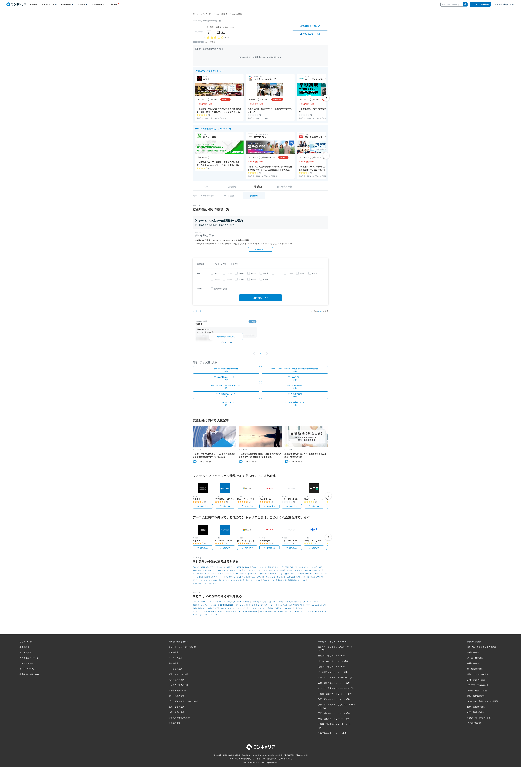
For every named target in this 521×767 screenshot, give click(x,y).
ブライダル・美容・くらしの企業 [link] (183, 701)
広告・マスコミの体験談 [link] (478, 674)
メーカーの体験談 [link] (475, 657)
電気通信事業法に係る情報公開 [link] (294, 755)
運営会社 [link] (217, 755)
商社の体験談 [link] (473, 663)
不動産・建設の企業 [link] (177, 690)
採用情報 (232, 187)
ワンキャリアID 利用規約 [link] (240, 758)
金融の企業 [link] (173, 652)
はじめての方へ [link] (26, 641)
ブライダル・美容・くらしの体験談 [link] (482, 701)
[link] (16, 4)
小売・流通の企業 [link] (176, 712)
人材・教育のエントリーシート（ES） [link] (335, 682)
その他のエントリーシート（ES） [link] (333, 732)
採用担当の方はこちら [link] (29, 674)
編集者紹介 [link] (24, 646)
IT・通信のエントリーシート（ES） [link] (334, 672)
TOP (206, 187)
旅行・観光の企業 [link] (176, 695)
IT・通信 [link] (208, 14)
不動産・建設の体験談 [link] (477, 690)
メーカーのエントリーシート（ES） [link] (334, 661)
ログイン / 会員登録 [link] (480, 4)
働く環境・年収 (284, 187)
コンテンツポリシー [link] (28, 668)
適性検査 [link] (114, 4)
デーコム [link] (216, 14)
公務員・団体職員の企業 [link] (179, 717)
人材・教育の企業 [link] (176, 679)
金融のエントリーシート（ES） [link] (332, 655)
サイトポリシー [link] (26, 663)
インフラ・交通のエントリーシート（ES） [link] (336, 688)
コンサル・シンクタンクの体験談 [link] (481, 646)
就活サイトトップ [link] (198, 14)
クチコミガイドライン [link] (29, 657)
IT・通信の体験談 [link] (475, 668)
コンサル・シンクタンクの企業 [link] (182, 646)
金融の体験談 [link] (473, 652)
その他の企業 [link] (174, 723)
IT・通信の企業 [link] (175, 668)
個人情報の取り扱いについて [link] (245, 755)
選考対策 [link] (224, 14)
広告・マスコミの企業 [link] (178, 674)
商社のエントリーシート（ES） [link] (332, 666)
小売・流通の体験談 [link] (476, 712)
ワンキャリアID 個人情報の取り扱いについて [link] (272, 758)
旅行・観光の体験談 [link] (476, 695)
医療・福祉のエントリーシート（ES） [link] (335, 713)
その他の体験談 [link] (474, 723)
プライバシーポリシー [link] (269, 755)
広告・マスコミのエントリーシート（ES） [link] (336, 677)
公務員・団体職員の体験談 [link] (478, 717)
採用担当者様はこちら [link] (504, 4)
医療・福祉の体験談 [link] (476, 706)
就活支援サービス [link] (99, 4)
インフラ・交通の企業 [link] (178, 685)
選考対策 (258, 186)
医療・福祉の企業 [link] (176, 706)
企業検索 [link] (33, 4)
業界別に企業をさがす (178, 641)
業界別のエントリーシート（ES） (333, 641)
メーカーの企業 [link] (175, 657)
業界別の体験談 (474, 641)
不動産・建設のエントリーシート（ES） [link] (335, 693)
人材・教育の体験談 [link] (476, 679)
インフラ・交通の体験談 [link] (478, 685)
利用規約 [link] (227, 755)
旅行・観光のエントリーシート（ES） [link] (335, 699)
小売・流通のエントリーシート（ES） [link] (335, 718)
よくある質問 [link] (25, 652)
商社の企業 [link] (173, 663)
